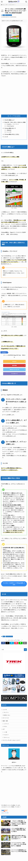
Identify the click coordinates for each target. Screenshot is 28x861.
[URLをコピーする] (25, 643)
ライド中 (9, 132)
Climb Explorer (10, 126)
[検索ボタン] (26, 2)
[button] (3, 643)
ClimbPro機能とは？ (10, 120)
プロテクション (6, 737)
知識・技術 (5, 720)
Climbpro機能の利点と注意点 (12, 134)
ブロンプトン (6, 712)
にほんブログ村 (4, 812)
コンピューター (8, 15)
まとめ (6, 136)
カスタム (5, 726)
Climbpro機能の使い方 (10, 128)
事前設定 (9, 130)
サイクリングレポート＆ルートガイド (11, 740)
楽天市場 (14, 365)
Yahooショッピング (14, 369)
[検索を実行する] (25, 649)
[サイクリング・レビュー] (14, 2)
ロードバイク (6, 718)
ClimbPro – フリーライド (13, 124)
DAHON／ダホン (6, 715)
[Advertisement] (14, 95)
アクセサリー (6, 734)
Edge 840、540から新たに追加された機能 (15, 122)
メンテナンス (6, 723)
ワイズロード (14, 373)
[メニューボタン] (2, 2)
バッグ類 (5, 732)
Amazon (14, 361)
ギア (3, 15)
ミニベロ (5, 709)
